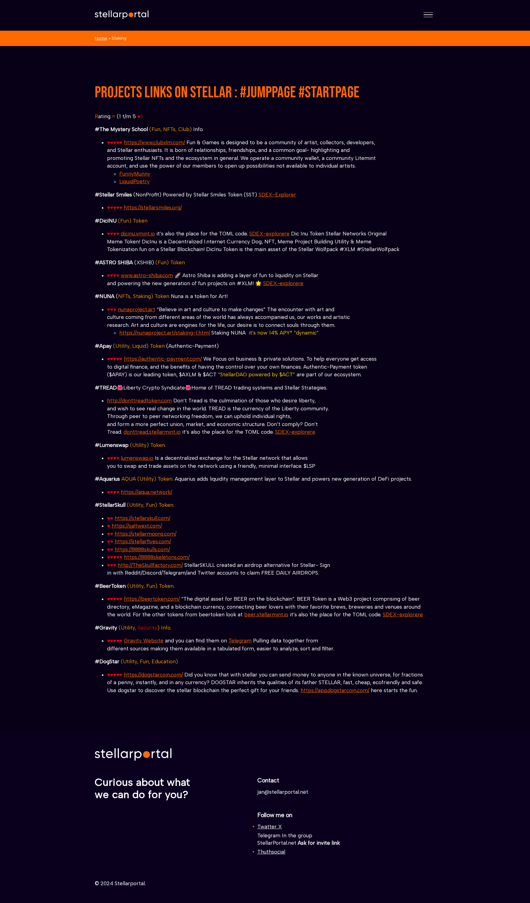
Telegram (240, 641)
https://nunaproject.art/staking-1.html (164, 333)
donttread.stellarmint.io (152, 432)
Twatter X (269, 827)
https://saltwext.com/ (137, 526)
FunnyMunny (134, 174)
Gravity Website (143, 641)
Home (101, 38)
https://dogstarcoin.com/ (153, 675)
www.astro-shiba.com (147, 275)
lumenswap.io (137, 458)
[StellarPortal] (121, 14)
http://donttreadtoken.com (139, 400)
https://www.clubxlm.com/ (154, 142)
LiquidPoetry (134, 181)
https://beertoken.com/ (152, 599)
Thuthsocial (271, 852)
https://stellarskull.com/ (142, 518)
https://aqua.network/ (146, 492)
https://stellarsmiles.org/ (153, 207)
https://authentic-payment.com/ (163, 359)
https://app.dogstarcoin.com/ (335, 690)
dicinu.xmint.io (138, 234)
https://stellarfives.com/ (143, 541)
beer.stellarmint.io (266, 614)
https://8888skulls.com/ (142, 549)
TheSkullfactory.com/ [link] (150, 565)
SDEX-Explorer (277, 195)
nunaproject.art (136, 309)
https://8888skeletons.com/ (157, 557)
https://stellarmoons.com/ (145, 534)
